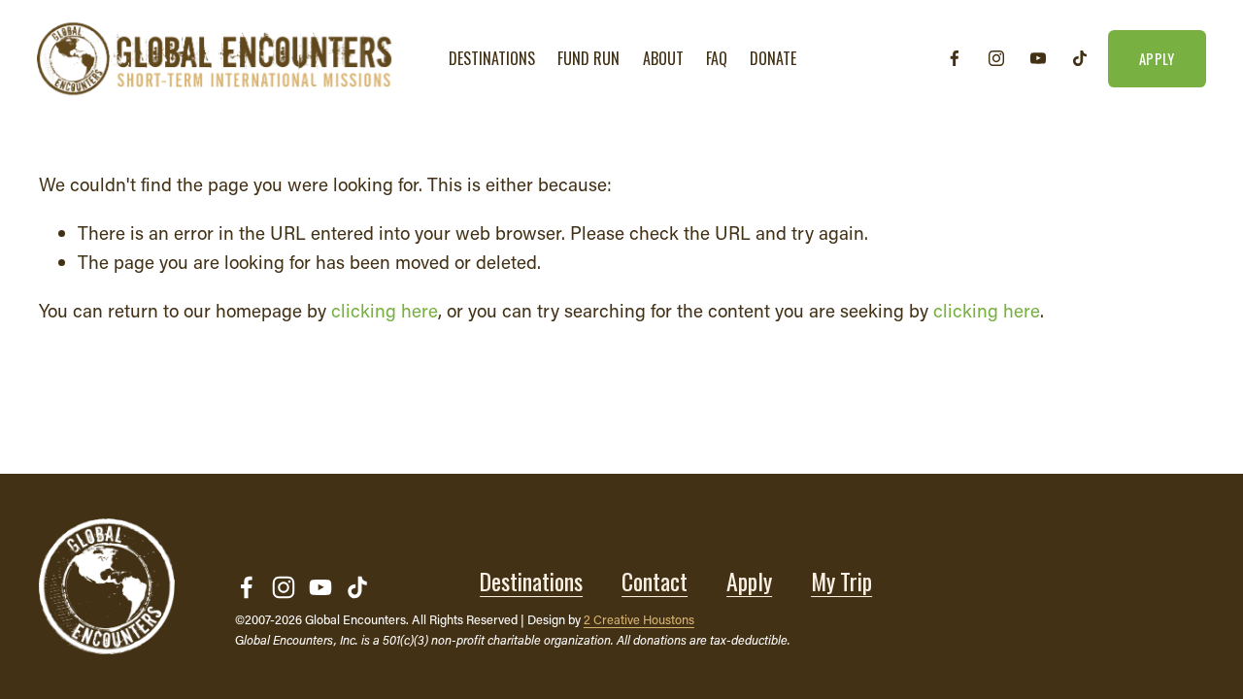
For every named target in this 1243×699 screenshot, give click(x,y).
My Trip (841, 581)
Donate (773, 58)
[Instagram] (996, 58)
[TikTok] (1080, 58)
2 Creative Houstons (639, 619)
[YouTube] (1038, 58)
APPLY (1156, 59)
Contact (655, 581)
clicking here (384, 310)
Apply (749, 581)
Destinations (531, 581)
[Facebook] (954, 58)
